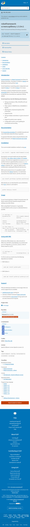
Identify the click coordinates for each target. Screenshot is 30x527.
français (14, 515)
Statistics (15, 442)
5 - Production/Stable (8, 364)
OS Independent (7, 379)
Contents (3, 57)
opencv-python (17, 158)
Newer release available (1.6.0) (10, 317)
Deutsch (15, 516)
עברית (14, 517)
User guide (14, 425)
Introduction (5, 60)
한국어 (23, 517)
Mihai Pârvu (8, 341)
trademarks (9, 497)
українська (5, 516)
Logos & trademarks (15, 444)
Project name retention (14, 427)
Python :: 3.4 (6, 387)
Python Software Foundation (21, 497)
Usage (3, 66)
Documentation (6, 62)
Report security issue (15, 473)
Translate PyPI (14, 458)
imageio (25, 158)
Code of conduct (14, 475)
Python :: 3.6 (6, 390)
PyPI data (4, 312)
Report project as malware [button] (15, 403)
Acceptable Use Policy (14, 479)
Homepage (6, 305)
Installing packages (14, 421)
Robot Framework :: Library (10, 370)
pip (25, 147)
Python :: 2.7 (6, 385)
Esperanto (18, 517)
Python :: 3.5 (6, 389)
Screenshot (4, 92)
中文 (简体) (21, 516)
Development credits (14, 462)
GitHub (24, 81)
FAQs (15, 429)
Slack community (21, 294)
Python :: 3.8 (6, 393)
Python (7, 88)
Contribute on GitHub (14, 456)
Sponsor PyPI (15, 460)
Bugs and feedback (15, 454)
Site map (15, 501)
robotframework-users (7, 292)
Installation (5, 64)
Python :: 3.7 (6, 392)
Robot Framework (16, 79)
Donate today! (15, 492)
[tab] (15, 43)
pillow (11, 158)
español (10, 515)
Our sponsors (15, 446)
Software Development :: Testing (11, 398)
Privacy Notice (14, 477)
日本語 (19, 515)
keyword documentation (9, 132)
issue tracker (14, 297)
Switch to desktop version (15, 508)
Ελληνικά (11, 516)
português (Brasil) (25, 515)
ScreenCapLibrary (5, 79)
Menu (25, 3)
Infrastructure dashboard (14, 440)
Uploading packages (14, 423)
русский (9, 517)
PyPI (17, 83)
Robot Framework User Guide (19, 138)
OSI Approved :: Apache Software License (13, 375)
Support (4, 71)
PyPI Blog (14, 438)
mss (8, 158)
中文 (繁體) (26, 516)
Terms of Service (14, 471)
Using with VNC (6, 68)
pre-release (12, 16)
